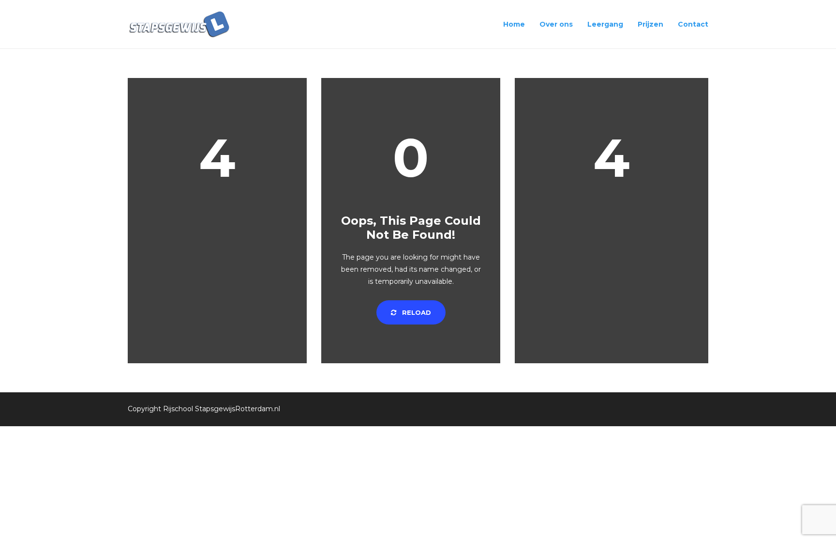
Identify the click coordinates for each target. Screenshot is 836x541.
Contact (693, 24)
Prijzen (650, 24)
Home (514, 24)
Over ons (556, 24)
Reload (415, 312)
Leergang (605, 24)
